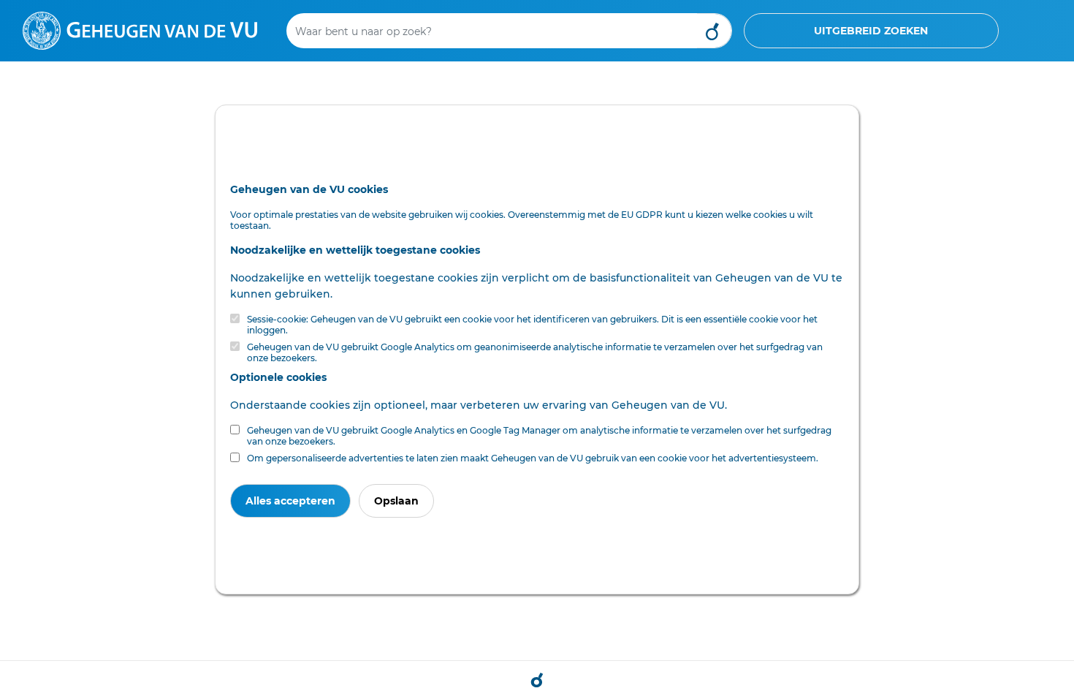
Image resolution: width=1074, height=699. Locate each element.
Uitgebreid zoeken (871, 30)
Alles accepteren (290, 500)
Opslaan (396, 500)
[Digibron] (140, 30)
